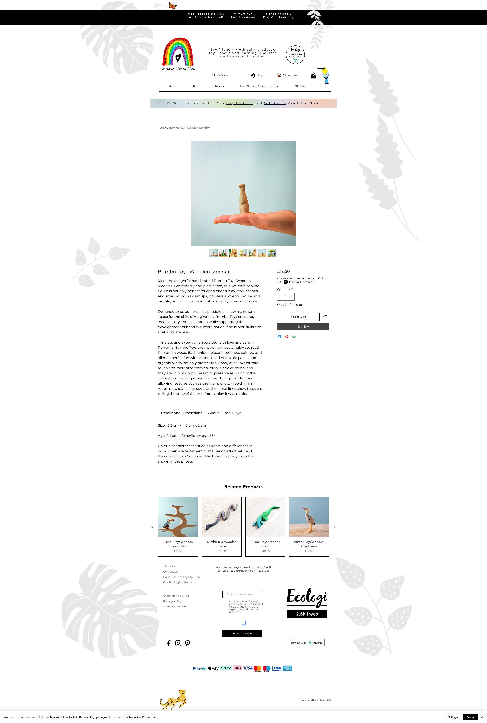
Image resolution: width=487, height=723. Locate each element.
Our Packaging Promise (179, 582)
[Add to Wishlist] (325, 317)
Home (162, 127)
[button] (202, 86)
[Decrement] (280, 296)
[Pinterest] (188, 643)
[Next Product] (334, 527)
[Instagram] (178, 643)
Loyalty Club (239, 103)
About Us (169, 566)
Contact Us (170, 571)
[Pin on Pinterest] (287, 336)
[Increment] (291, 296)
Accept (470, 717)
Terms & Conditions (176, 606)
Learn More (307, 282)
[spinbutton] (286, 296)
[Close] (482, 717)
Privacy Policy (172, 601)
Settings (453, 717)
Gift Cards (275, 103)
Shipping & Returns (176, 596)
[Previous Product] (152, 527)
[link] (181, 413)
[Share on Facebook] (279, 336)
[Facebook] (169, 643)
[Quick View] (178, 517)
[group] (243, 527)
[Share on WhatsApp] (294, 336)
